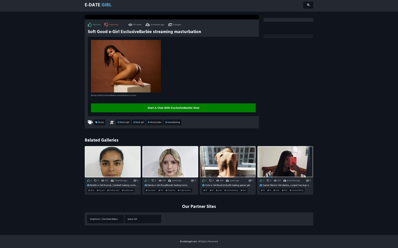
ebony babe (155, 122)
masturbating (174, 122)
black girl (140, 122)
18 (206, 190)
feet (285, 190)
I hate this (113, 24)
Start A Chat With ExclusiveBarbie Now (173, 107)
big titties (152, 190)
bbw (92, 190)
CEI (161, 190)
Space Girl (132, 219)
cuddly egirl (128, 190)
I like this (97, 24)
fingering (171, 190)
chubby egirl (114, 190)
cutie (220, 190)
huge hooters (185, 190)
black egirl (124, 122)
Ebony (101, 122)
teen (244, 190)
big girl (102, 190)
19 (212, 190)
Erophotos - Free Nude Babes (104, 219)
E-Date (98, 5)
